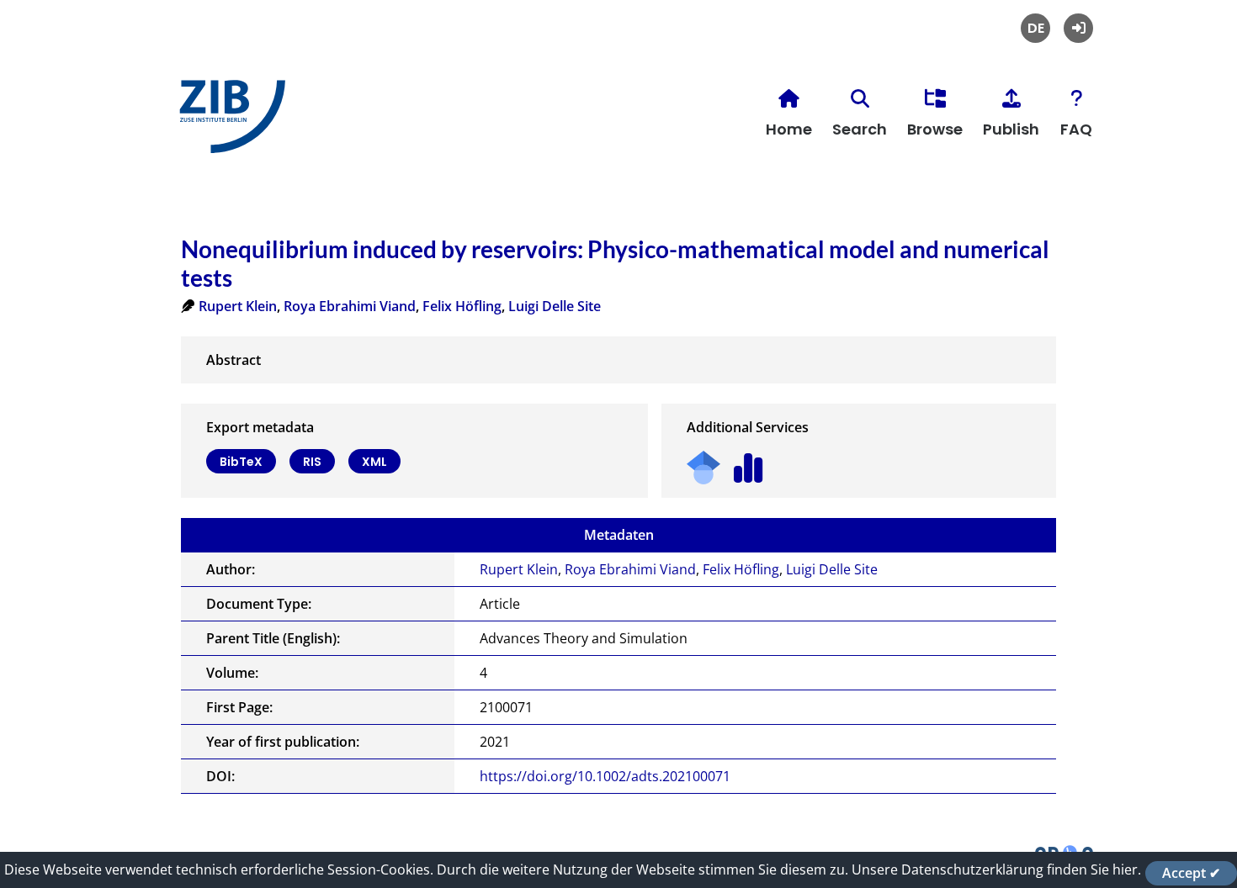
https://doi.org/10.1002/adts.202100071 (605, 776)
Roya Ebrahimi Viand (350, 306)
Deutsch (1035, 28)
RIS (312, 461)
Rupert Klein (238, 306)
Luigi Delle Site (554, 306)
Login (1078, 28)
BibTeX (241, 461)
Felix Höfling (462, 306)
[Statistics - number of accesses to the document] (748, 462)
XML (374, 461)
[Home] (228, 123)
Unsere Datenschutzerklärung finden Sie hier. (996, 869)
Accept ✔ (1191, 873)
